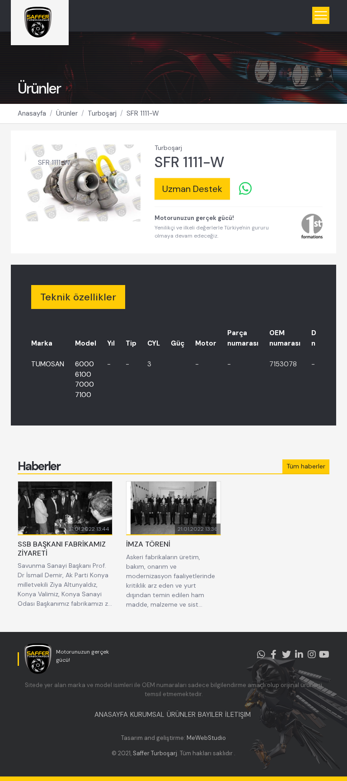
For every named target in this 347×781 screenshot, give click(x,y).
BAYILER (210, 714)
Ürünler (67, 113)
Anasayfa (32, 113)
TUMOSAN (47, 364)
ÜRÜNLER (181, 714)
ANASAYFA (111, 714)
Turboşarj (102, 113)
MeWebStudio (206, 738)
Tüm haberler (305, 466)
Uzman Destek (192, 189)
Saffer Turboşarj (155, 753)
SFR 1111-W (143, 113)
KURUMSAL (147, 714)
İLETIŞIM (238, 714)
